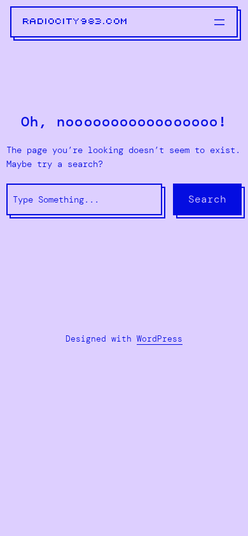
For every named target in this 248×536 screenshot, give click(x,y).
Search (207, 199)
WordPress (160, 338)
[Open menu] (219, 22)
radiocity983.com (75, 22)
